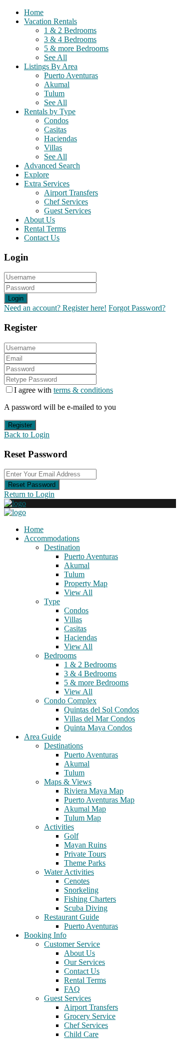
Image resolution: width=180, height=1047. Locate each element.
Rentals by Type (50, 111)
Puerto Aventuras (71, 75)
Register (20, 425)
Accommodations (52, 538)
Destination (62, 547)
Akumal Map (85, 809)
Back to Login (27, 434)
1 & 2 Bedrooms (70, 30)
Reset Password (32, 484)
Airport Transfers (71, 192)
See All (55, 57)
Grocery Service (90, 1016)
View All (78, 592)
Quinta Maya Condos (98, 727)
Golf (71, 836)
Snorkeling (81, 890)
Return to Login (29, 494)
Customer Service (72, 944)
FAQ (72, 989)
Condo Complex (70, 700)
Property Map (86, 583)
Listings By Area (51, 66)
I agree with (63, 390)
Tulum (54, 93)
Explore (36, 174)
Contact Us (42, 237)
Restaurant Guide (71, 917)
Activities (59, 827)
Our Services (84, 962)
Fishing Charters (90, 899)
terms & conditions (83, 390)
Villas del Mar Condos (99, 718)
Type (52, 601)
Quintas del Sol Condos (101, 709)
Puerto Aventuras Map (99, 800)
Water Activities (69, 872)
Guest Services (67, 210)
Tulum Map (82, 818)
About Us (39, 219)
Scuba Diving (86, 908)
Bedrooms (60, 655)
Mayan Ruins (85, 845)
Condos (56, 120)
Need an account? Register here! (55, 308)
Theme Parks (85, 863)
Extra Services (47, 183)
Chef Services (66, 201)
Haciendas (60, 138)
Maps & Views (68, 781)
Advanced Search (52, 165)
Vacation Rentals (50, 21)
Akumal (57, 84)
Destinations (63, 745)
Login (16, 298)
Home (34, 12)
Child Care (81, 1034)
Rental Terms (45, 228)
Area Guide (42, 736)
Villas (53, 147)
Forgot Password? (137, 308)
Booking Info (45, 935)
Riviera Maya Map (94, 791)
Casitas (55, 129)
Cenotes (77, 881)
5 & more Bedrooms (76, 48)
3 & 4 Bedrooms (70, 39)
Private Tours (85, 854)
